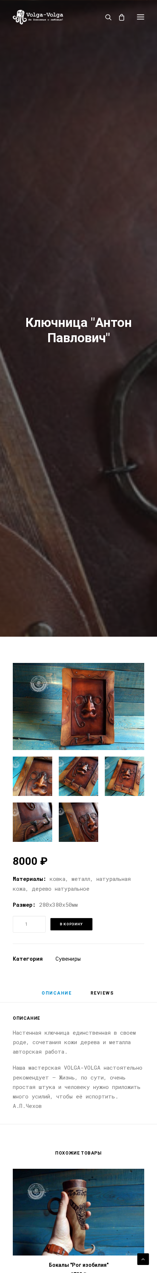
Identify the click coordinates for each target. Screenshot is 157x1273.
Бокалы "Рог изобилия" (78, 1265)
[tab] (56, 996)
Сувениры (68, 958)
